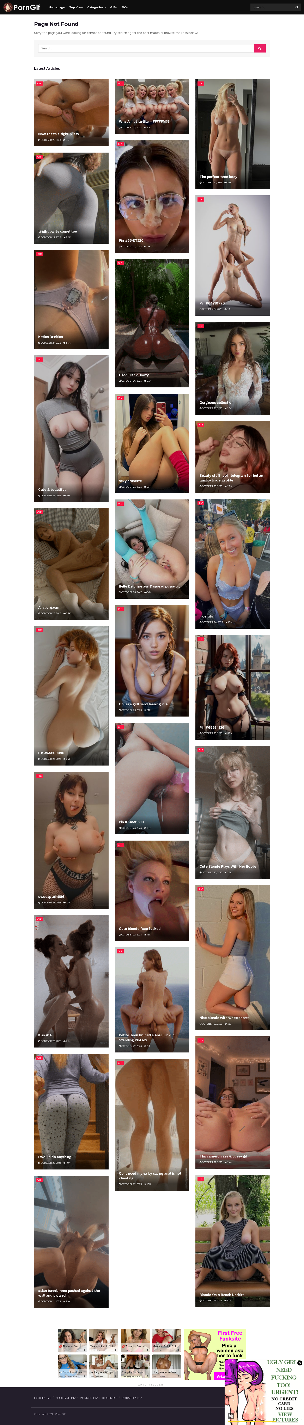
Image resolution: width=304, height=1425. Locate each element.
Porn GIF (60, 1413)
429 (229, 733)
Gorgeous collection (216, 402)
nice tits (206, 616)
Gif (39, 83)
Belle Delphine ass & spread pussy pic (149, 586)
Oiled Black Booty (133, 375)
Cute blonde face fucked (139, 929)
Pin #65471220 (131, 240)
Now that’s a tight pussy (58, 134)
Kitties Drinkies (50, 337)
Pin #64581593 (131, 822)
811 (148, 710)
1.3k (229, 309)
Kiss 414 (44, 1035)
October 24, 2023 (212, 622)
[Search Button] (297, 7)
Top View (76, 7)
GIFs (113, 7)
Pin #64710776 (212, 303)
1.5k (148, 1184)
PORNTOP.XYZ (132, 1398)
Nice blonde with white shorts (224, 1018)
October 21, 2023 (211, 1300)
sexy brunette (130, 481)
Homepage (57, 7)
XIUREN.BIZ (109, 1398)
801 (148, 486)
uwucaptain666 (51, 897)
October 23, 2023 (50, 613)
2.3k (148, 1046)
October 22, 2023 (131, 934)
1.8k (229, 622)
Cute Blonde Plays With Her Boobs (228, 866)
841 (68, 758)
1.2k (148, 246)
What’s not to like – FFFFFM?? (144, 121)
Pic (120, 83)
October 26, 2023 (131, 380)
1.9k (229, 182)
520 (229, 1023)
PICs (124, 7)
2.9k (67, 1301)
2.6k (68, 140)
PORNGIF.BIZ (89, 1398)
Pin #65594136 (212, 727)
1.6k (149, 592)
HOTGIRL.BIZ (42, 1398)
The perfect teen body (218, 177)
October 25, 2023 (50, 495)
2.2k (229, 486)
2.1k (148, 127)
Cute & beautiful (52, 489)
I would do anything (54, 1157)
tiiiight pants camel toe (57, 231)
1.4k (68, 342)
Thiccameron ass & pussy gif (223, 1156)
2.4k (68, 237)
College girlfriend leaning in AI (144, 704)
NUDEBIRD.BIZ (66, 1398)
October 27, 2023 (50, 140)
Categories (95, 7)
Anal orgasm (48, 607)
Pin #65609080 (51, 753)
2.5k (148, 380)
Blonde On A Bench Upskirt (222, 1295)
